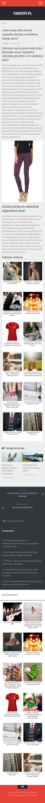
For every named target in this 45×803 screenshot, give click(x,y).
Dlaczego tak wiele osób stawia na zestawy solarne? (31, 468)
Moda (4, 23)
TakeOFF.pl (22, 13)
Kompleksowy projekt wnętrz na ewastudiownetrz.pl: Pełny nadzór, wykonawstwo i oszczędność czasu (20, 543)
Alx (35, 795)
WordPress (21, 795)
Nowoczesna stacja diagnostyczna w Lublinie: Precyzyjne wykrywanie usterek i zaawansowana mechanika (20, 572)
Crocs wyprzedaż (17, 222)
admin (6, 43)
